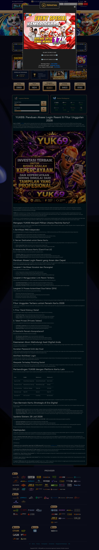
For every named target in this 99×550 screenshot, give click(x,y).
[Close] (75, 7)
